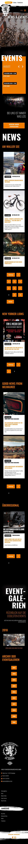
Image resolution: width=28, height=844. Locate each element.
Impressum (10, 834)
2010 (14, 710)
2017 (14, 668)
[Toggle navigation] (25, 10)
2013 (14, 692)
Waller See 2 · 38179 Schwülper (8, 773)
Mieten (14, 2)
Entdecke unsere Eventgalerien (14, 125)
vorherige (11, 275)
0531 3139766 (6, 778)
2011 (14, 704)
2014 (14, 686)
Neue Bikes (3, 813)
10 (20, 295)
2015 (14, 680)
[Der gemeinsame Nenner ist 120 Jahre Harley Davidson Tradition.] (14, 403)
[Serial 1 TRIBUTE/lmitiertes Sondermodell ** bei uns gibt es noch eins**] (14, 201)
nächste (10, 302)
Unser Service (4, 798)
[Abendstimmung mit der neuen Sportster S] (14, 244)
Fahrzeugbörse (4, 791)
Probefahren (20, 2)
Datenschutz (17, 834)
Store (2, 793)
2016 (14, 674)
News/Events (3, 801)
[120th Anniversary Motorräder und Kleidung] (14, 447)
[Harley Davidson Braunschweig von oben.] (14, 163)
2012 (14, 698)
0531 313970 (6, 776)
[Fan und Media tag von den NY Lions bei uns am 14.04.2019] (14, 330)
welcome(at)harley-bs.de (7, 781)
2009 (14, 716)
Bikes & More (3, 796)
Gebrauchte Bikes (4, 816)
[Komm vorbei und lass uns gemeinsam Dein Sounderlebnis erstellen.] (14, 522)
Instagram (9, 2)
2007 (14, 722)
